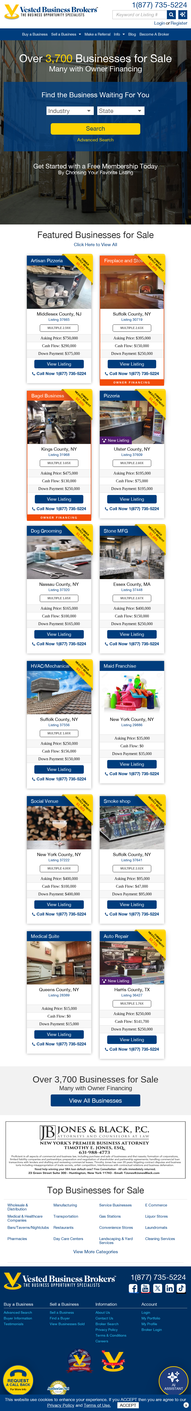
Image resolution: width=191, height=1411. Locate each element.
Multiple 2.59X (59, 328)
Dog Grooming (46, 531)
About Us (103, 1312)
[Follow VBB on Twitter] (157, 1288)
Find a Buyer (60, 1318)
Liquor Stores (156, 1216)
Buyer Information (18, 1318)
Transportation (65, 1216)
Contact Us (104, 1318)
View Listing (59, 364)
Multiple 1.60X (59, 733)
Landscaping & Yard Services (116, 1241)
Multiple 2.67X (131, 598)
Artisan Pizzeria (47, 260)
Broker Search (107, 1324)
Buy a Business (35, 34)
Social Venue (44, 801)
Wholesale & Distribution (17, 1207)
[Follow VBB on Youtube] (145, 1288)
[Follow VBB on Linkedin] (169, 1288)
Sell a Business (63, 34)
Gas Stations (110, 1216)
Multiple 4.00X (59, 868)
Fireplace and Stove (125, 260)
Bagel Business (47, 395)
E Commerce (156, 1205)
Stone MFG (116, 531)
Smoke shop (117, 801)
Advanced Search (95, 139)
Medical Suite (45, 936)
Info (117, 34)
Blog (132, 34)
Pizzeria (112, 395)
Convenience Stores (116, 1227)
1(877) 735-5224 (159, 4)
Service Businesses (115, 1205)
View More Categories (95, 1251)
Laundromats (156, 1227)
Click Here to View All (95, 244)
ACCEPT (128, 1405)
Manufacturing (65, 1205)
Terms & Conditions (111, 1335)
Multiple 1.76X (131, 1003)
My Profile (149, 1324)
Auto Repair (116, 936)
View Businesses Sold (67, 1324)
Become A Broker (154, 34)
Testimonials (13, 1324)
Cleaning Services (160, 1239)
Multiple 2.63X (131, 328)
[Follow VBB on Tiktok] (181, 1288)
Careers (102, 1341)
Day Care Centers (68, 1239)
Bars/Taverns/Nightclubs (28, 1227)
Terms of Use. (97, 1405)
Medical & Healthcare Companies (25, 1218)
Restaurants (63, 1227)
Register (179, 23)
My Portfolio (151, 1318)
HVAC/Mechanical (50, 666)
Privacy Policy (107, 1330)
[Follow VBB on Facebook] (133, 1288)
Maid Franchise (120, 666)
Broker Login (152, 1330)
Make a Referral (97, 34)
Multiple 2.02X (131, 868)
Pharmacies (17, 1239)
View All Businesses (95, 1100)
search (95, 128)
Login (159, 23)
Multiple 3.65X (59, 463)
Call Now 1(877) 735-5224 (60, 373)
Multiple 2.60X (131, 463)
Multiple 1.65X (59, 598)
